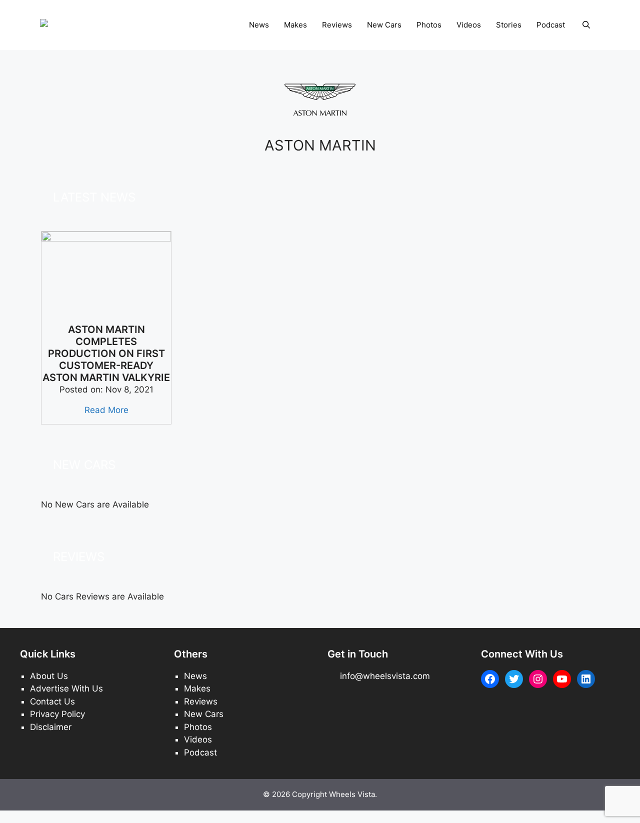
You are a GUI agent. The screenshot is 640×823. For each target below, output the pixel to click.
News (259, 25)
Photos (429, 25)
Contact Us (52, 701)
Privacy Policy (57, 714)
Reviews (337, 25)
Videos (468, 25)
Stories (509, 25)
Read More (106, 410)
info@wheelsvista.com (385, 676)
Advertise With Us (66, 689)
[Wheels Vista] (70, 25)
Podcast (550, 25)
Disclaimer (51, 727)
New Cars (384, 25)
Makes (295, 25)
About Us (49, 676)
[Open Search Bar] (586, 25)
